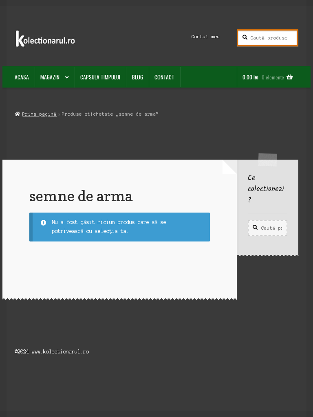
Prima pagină (39, 114)
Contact (164, 77)
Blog (137, 77)
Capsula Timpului (100, 77)
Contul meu (206, 36)
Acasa (22, 77)
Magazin (50, 77)
